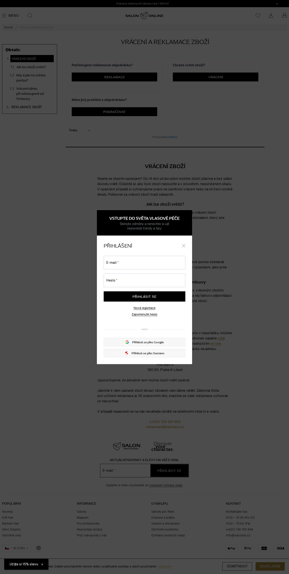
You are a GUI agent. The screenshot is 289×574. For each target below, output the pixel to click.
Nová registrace (145, 308)
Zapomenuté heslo (144, 314)
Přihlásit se (144, 296)
